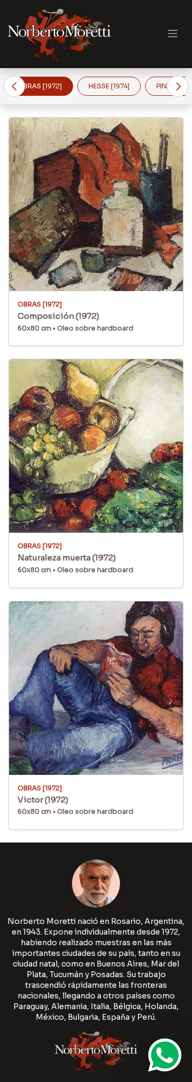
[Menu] (172, 34)
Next (177, 86)
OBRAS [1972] (40, 86)
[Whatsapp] (164, 1054)
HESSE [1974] (109, 86)
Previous (14, 86)
